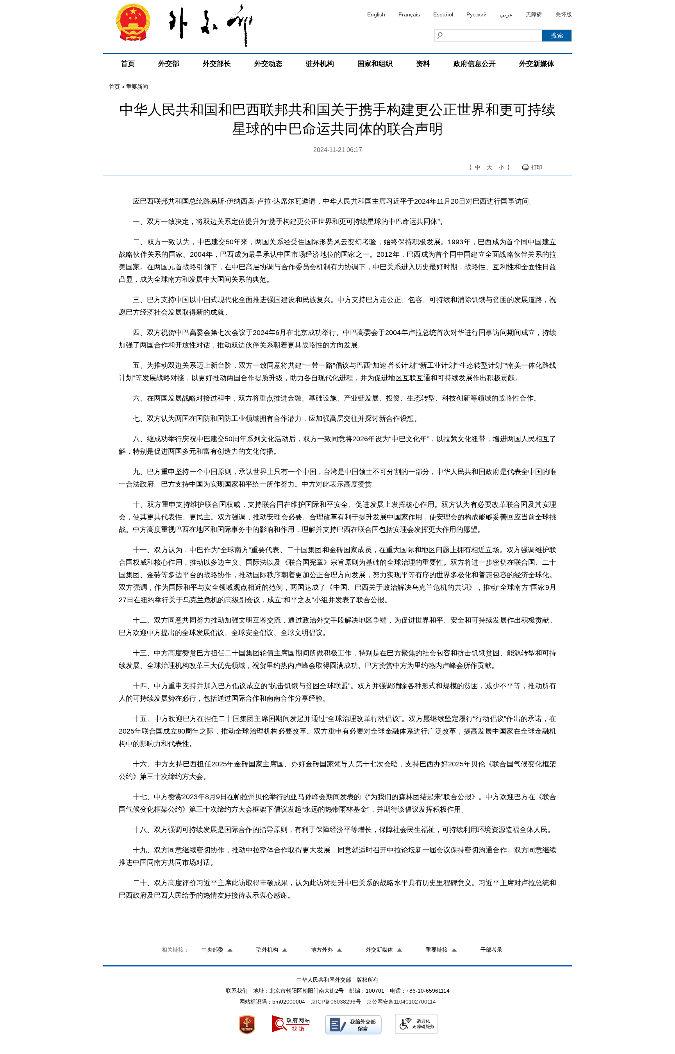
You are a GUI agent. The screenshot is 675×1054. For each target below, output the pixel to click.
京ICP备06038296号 (336, 1002)
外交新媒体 (536, 64)
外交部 (168, 64)
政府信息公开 (475, 64)
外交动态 (268, 64)
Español (443, 14)
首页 (128, 64)
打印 (536, 167)
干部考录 (491, 950)
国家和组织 (375, 64)
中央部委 (212, 950)
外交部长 (217, 64)
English (376, 14)
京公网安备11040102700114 (401, 1002)
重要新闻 (137, 87)
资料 (423, 64)
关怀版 (563, 14)
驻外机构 (320, 64)
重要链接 (437, 950)
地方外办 (322, 950)
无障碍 (534, 14)
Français (409, 14)
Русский (476, 14)
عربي (506, 14)
